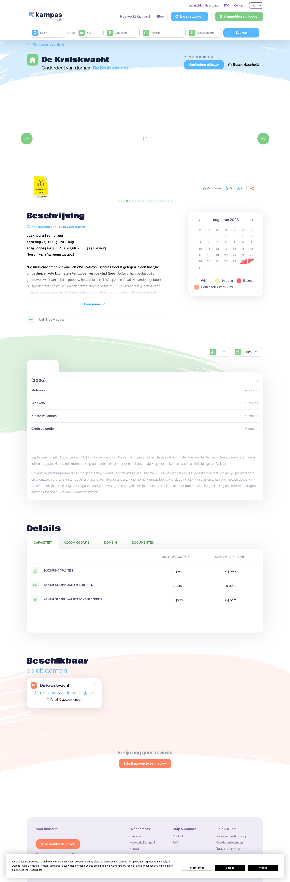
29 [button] (243, 261)
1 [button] (243, 236)
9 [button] (252, 242)
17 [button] (200, 255)
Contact (239, 5)
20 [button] (226, 255)
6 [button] (226, 242)
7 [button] (234, 242)
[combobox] (224, 352)
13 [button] (225, 248)
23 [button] (251, 255)
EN (239, 848)
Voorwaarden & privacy (231, 836)
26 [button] (217, 261)
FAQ (226, 5)
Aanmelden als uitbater (204, 5)
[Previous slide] (27, 138)
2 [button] (252, 236)
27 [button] (225, 261)
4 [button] (209, 242)
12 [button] (217, 248)
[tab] (119, 201)
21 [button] (234, 255)
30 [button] (252, 261)
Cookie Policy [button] (118, 865)
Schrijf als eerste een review (145, 763)
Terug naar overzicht (48, 44)
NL (226, 848)
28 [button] (234, 261)
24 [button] (200, 261)
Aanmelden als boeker (241, 16)
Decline (230, 867)
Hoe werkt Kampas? (135, 16)
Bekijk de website (51, 319)
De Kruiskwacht (110, 68)
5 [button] (217, 242)
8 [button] (243, 242)
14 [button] (234, 248)
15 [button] (243, 248)
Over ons (135, 836)
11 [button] (208, 248)
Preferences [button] (36, 870)
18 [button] (208, 255)
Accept (263, 867)
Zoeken (241, 33)
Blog (160, 16)
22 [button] (243, 255)
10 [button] (200, 248)
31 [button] (200, 267)
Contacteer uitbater (204, 65)
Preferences (197, 867)
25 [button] (208, 261)
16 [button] (251, 248)
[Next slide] (263, 138)
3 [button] (200, 242)
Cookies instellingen (229, 842)
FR (233, 848)
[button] (200, 220)
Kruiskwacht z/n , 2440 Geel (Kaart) (58, 227)
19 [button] (217, 255)
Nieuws (134, 848)
